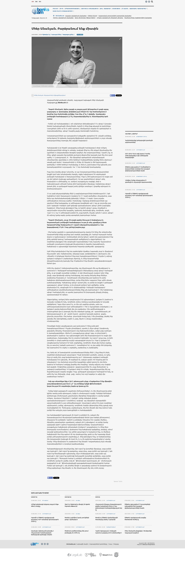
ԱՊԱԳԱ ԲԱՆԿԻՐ (92, 15)
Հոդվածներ (45, 500)
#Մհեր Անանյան (38, 95)
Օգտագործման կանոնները (99, 544)
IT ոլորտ (125, 8)
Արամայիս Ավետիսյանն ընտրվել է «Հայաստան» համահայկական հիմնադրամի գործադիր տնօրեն (42, 532)
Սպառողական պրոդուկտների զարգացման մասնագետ (114, 15)
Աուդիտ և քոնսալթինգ (89, 8)
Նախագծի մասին (82, 544)
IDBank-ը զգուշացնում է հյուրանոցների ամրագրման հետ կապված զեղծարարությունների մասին (137, 506)
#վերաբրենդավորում (59, 95)
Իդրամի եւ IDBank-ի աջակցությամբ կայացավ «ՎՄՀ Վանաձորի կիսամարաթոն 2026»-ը (139, 195)
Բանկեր (55, 8)
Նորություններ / (57, 34)
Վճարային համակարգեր (138, 8)
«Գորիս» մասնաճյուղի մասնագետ (63, 17)
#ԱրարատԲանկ (48, 95)
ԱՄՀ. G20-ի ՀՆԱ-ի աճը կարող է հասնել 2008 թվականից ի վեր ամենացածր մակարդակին (137, 155)
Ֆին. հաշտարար (105, 8)
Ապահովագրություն (72, 8)
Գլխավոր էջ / (46, 34)
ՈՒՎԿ (61, 8)
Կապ (110, 544)
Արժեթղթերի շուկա (141, 136)
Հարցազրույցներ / (69, 34)
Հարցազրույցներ (111, 527)
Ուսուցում (116, 8)
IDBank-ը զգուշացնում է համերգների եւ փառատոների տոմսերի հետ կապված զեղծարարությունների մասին (138, 169)
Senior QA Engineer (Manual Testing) (85, 17)
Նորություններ (140, 149)
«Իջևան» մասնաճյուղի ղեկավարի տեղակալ (110, 17)
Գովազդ (116, 544)
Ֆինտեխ (78, 500)
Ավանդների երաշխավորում (63, 11)
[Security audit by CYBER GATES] (90, 555)
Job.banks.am (60, 15)
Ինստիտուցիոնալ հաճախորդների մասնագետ (138, 17)
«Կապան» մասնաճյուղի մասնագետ (76, 15)
